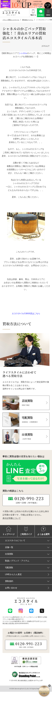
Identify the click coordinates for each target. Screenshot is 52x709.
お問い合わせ (11, 588)
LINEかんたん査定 (13, 574)
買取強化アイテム (27, 20)
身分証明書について (12, 518)
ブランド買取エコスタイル (11, 20)
